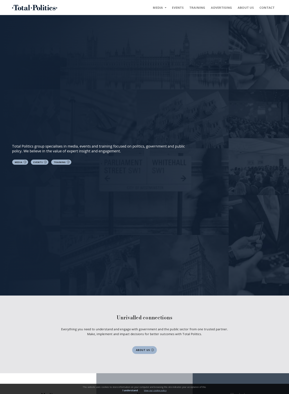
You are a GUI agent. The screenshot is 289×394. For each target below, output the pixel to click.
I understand (130, 390)
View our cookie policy (155, 390)
